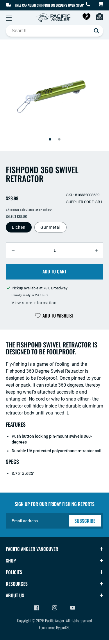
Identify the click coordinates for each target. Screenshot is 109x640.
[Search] (96, 30)
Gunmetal (50, 227)
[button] (8, 17)
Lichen (19, 227)
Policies (14, 572)
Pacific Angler (54, 620)
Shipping (12, 209)
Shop (11, 560)
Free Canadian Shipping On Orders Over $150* (49, 5)
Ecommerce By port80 (54, 627)
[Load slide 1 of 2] (50, 139)
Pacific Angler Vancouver (32, 549)
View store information (34, 302)
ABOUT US (15, 595)
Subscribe (84, 520)
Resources (17, 584)
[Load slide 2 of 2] (59, 139)
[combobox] (54, 31)
